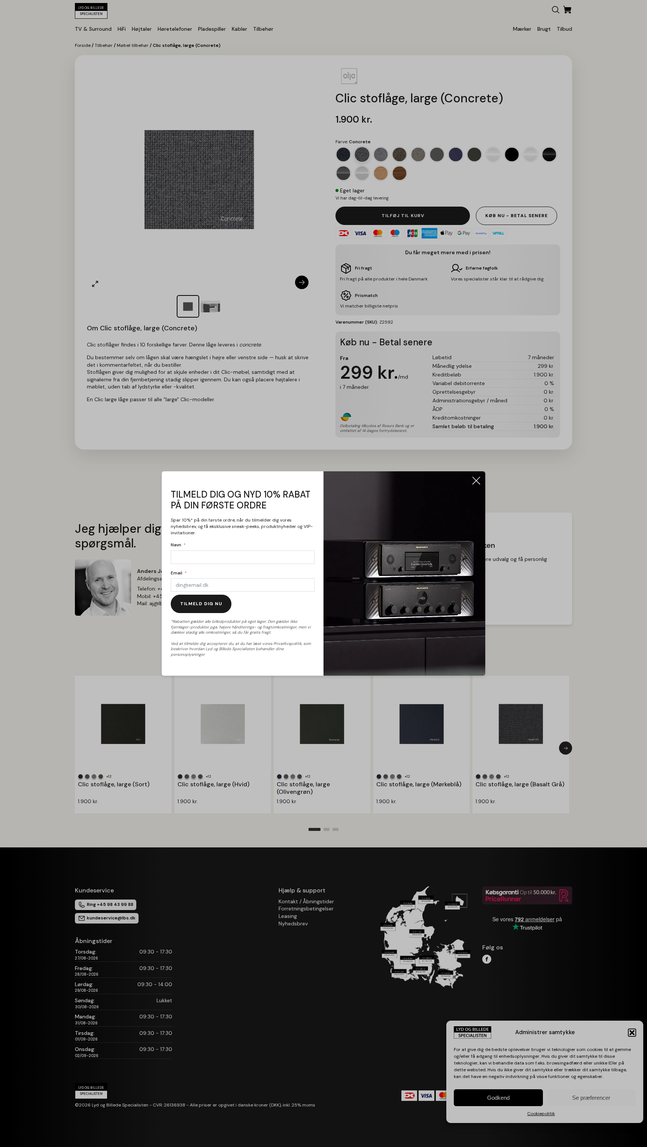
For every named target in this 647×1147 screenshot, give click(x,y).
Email (176, 573)
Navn (176, 545)
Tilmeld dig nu (201, 604)
